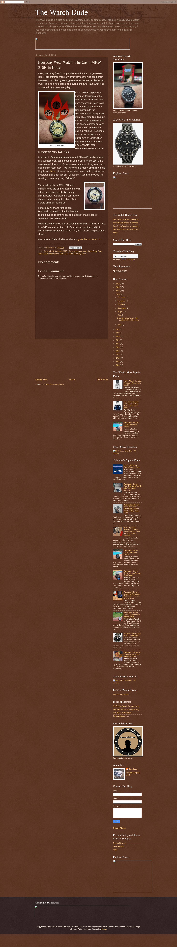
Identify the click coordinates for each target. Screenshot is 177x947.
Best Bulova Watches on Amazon (125, 219)
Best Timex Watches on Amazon (125, 226)
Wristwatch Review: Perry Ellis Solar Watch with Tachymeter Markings (132, 487)
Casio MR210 (49, 251)
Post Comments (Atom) (55, 384)
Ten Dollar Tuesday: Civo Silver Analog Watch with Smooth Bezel (131, 405)
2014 (118, 354)
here (52, 171)
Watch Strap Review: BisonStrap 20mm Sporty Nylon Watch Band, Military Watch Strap (132, 509)
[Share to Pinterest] (80, 247)
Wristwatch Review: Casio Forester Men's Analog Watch (132, 615)
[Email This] (70, 247)
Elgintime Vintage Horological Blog (126, 710)
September (122, 308)
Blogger (104, 929)
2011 (118, 365)
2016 (118, 347)
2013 (118, 358)
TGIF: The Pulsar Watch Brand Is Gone (132, 466)
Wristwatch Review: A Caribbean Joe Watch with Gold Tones (132, 654)
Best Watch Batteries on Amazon (125, 229)
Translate (131, 259)
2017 (118, 344)
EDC (61, 254)
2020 (118, 333)
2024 (118, 291)
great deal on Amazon (89, 239)
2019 (118, 336)
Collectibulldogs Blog (121, 716)
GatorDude (133, 769)
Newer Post (41, 379)
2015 (118, 351)
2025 (118, 287)
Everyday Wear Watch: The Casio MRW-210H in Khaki (128, 319)
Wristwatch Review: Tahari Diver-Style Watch (131, 425)
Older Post (102, 379)
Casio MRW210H (61, 251)
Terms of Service (119, 843)
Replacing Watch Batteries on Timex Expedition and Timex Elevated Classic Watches (132, 532)
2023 (118, 294)
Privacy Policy (118, 846)
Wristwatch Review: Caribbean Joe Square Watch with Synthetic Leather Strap (132, 595)
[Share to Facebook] (78, 247)
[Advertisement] (71, 358)
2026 (118, 284)
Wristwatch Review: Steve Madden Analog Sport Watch (132, 573)
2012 (118, 362)
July (119, 315)
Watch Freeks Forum (121, 694)
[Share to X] (75, 247)
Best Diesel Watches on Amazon (125, 223)
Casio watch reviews (51, 254)
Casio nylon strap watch (78, 251)
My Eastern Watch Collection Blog (126, 706)
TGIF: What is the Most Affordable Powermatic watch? (132, 383)
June (120, 325)
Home (72, 379)
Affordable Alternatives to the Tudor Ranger (132, 634)
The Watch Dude (61, 12)
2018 (118, 340)
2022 (118, 329)
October (121, 304)
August (121, 312)
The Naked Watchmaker (122, 713)
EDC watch (69, 254)
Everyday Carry (80, 254)
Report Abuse (119, 828)
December (122, 297)
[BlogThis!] (73, 247)
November (122, 301)
